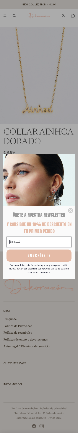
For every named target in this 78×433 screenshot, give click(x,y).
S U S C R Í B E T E (39, 255)
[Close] (70, 210)
